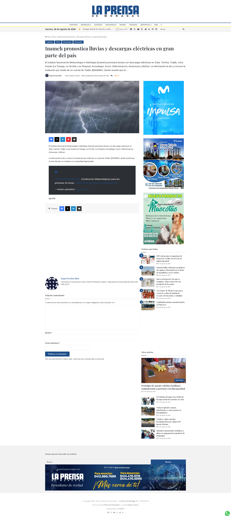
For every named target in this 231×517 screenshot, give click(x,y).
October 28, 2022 (82, 189)
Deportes (145, 25)
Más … (157, 25)
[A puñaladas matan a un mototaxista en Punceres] (148, 305)
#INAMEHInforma (71, 179)
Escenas (133, 25)
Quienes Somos (132, 505)
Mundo (123, 25)
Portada (73, 25)
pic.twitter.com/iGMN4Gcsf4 (103, 183)
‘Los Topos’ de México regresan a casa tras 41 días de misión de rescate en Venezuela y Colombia (169, 293)
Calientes (49, 42)
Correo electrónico (52, 343)
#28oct (58, 179)
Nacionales (111, 25)
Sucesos (98, 25)
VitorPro (121, 509)
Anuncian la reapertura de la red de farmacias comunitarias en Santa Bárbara (110, 29)
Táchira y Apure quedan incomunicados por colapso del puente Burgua (168, 421)
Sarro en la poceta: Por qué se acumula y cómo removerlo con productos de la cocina (168, 281)
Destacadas (67, 42)
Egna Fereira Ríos (55, 76)
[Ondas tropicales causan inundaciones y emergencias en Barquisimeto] (148, 411)
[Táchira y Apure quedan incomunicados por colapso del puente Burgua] (148, 422)
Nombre (48, 333)
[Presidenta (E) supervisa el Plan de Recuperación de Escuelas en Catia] (148, 400)
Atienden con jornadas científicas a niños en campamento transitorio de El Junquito (170, 433)
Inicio (49, 37)
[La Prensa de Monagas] (115, 11)
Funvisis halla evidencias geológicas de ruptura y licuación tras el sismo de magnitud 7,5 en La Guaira (170, 270)
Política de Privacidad (111, 505)
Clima (54, 37)
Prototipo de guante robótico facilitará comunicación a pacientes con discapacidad (163, 387)
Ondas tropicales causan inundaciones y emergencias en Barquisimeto (168, 410)
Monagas (85, 25)
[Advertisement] (92, 245)
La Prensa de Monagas (127, 501)
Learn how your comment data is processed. (88, 359)
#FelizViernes (82, 183)
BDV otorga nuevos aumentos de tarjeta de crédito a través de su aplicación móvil (169, 258)
